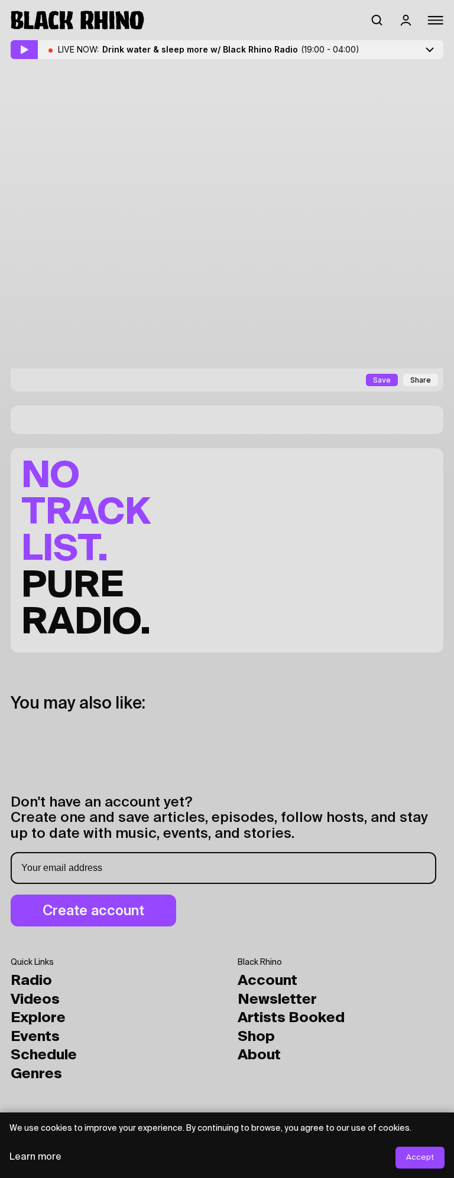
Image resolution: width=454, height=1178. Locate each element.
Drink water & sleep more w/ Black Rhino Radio (230, 49)
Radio (31, 981)
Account (267, 981)
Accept (420, 1157)
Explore (38, 1018)
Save (382, 380)
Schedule (44, 1055)
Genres (36, 1074)
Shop (256, 1037)
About (259, 1055)
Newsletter (277, 1000)
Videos (35, 1000)
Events (35, 1037)
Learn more (35, 1157)
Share (420, 380)
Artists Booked (291, 1018)
